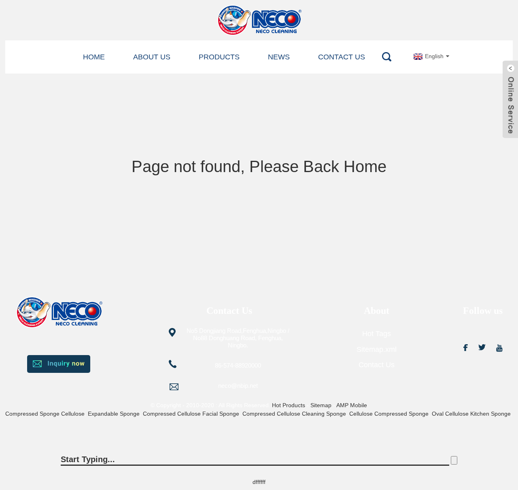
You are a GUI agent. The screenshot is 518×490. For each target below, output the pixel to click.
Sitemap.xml (377, 349)
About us (151, 57)
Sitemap (320, 405)
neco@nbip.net (238, 385)
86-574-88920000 (238, 365)
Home (94, 57)
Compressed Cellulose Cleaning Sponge (294, 413)
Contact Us (341, 57)
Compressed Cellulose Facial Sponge (191, 413)
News (279, 57)
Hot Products (288, 405)
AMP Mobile (351, 405)
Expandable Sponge (114, 413)
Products (219, 57)
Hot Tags (376, 334)
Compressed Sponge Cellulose (45, 413)
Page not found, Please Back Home (259, 166)
